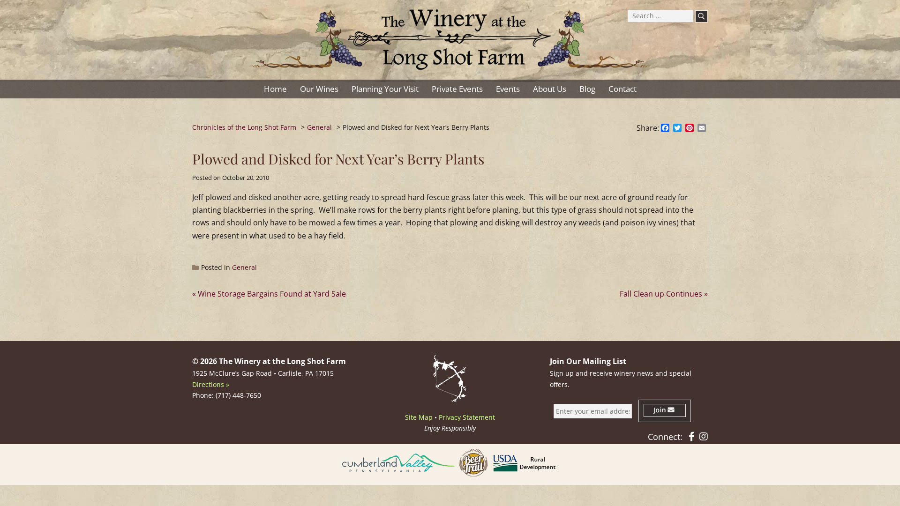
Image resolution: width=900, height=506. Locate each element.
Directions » (210, 384)
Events (508, 88)
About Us (549, 88)
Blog (587, 88)
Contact (622, 88)
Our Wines (319, 88)
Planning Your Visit (385, 88)
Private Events (457, 88)
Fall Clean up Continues (661, 294)
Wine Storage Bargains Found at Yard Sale (272, 294)
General (244, 267)
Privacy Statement (467, 417)
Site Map (419, 417)
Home (275, 88)
